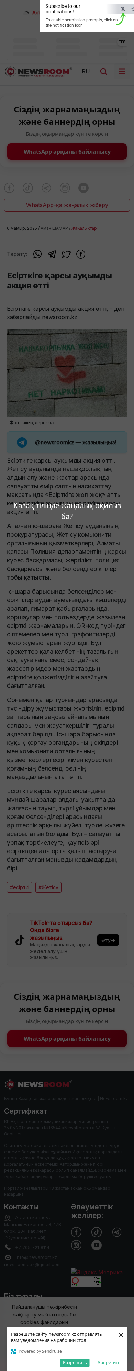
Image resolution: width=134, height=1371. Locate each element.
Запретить (109, 1362)
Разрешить (75, 1362)
